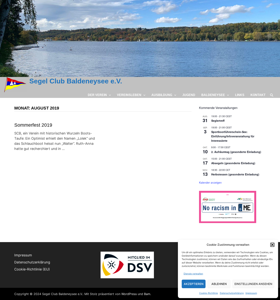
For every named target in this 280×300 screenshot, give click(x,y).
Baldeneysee (213, 95)
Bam (147, 294)
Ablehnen (219, 284)
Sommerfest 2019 (33, 125)
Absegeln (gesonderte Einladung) (233, 163)
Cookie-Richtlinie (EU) (32, 269)
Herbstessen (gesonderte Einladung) (235, 174)
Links (239, 95)
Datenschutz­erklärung (232, 293)
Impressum (251, 293)
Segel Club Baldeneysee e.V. (75, 81)
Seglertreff (218, 120)
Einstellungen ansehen (253, 284)
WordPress (129, 294)
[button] (272, 245)
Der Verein (97, 95)
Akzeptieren (193, 284)
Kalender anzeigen (210, 182)
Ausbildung (161, 95)
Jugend (188, 95)
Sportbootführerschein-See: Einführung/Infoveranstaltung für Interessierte (232, 136)
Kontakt (258, 95)
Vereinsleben (129, 95)
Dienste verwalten (193, 273)
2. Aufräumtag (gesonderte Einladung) (236, 152)
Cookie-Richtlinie (208, 293)
